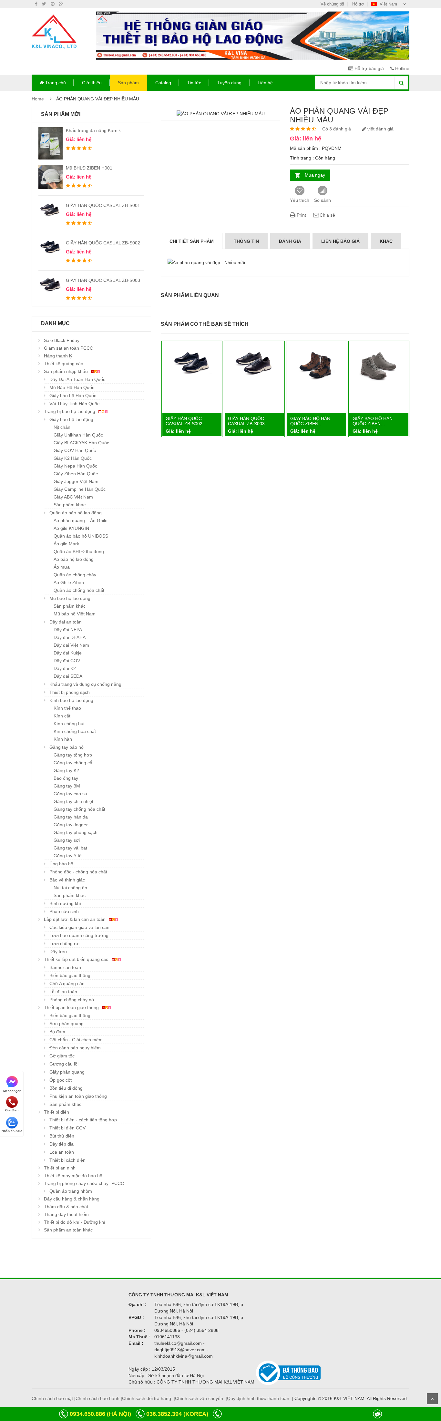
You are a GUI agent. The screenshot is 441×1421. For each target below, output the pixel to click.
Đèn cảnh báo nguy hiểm (75, 1047)
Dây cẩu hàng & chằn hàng (71, 1198)
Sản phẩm (128, 82)
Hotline (401, 68)
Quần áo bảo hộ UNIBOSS (81, 536)
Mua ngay (315, 175)
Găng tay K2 (66, 770)
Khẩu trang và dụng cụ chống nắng (85, 684)
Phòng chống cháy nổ (71, 999)
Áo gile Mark (66, 543)
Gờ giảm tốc (62, 1055)
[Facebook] (36, 3)
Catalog (163, 82)
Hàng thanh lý (58, 355)
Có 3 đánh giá (336, 128)
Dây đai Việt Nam (71, 645)
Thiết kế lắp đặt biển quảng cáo (77, 959)
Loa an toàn (61, 1152)
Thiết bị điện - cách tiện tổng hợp (83, 1119)
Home (38, 98)
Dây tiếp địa (61, 1144)
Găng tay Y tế (68, 855)
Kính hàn (63, 739)
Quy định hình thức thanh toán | (260, 1398)
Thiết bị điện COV (67, 1127)
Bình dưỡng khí (65, 903)
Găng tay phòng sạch (75, 832)
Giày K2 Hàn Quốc (73, 458)
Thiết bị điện (56, 1112)
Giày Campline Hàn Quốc (80, 489)
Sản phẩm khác (70, 504)
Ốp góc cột (60, 1080)
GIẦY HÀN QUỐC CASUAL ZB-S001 (103, 205)
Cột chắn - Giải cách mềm (76, 1039)
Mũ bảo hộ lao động (69, 598)
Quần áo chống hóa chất (79, 590)
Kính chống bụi (69, 723)
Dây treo (58, 951)
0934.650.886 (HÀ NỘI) (100, 1414)
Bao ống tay (66, 778)
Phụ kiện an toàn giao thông (78, 1096)
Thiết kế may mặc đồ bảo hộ (73, 1175)
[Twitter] (44, 3)
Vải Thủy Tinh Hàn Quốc (74, 403)
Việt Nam (388, 4)
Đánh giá (290, 241)
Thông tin (246, 241)
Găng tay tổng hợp (73, 754)
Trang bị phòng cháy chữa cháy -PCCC (84, 1183)
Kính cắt (62, 715)
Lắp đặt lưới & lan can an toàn (75, 919)
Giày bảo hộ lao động (71, 419)
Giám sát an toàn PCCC (68, 348)
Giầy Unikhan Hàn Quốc (78, 435)
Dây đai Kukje (68, 652)
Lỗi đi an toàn (63, 991)
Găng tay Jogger (71, 824)
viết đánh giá (380, 128)
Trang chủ (55, 82)
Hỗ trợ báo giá (368, 68)
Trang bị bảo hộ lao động (70, 411)
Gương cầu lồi (63, 1063)
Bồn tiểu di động (66, 1088)
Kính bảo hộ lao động (71, 700)
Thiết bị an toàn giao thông (72, 1007)
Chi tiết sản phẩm (191, 241)
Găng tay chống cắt (74, 762)
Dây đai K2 (65, 668)
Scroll (432, 1398)
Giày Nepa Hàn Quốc (75, 466)
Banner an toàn (65, 967)
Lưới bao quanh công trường (78, 935)
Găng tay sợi (67, 840)
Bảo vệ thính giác (67, 879)
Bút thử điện (61, 1135)
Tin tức (194, 82)
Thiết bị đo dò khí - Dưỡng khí (74, 1222)
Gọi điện (11, 1110)
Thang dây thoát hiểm (66, 1214)
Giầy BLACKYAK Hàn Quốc (81, 442)
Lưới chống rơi (64, 943)
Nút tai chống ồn (70, 887)
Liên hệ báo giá (340, 241)
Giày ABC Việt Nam (73, 496)
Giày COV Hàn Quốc (75, 450)
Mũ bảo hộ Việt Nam (75, 613)
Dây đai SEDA (68, 676)
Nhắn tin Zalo (12, 1131)
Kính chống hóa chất (75, 731)
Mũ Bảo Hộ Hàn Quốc (71, 387)
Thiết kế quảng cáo (63, 363)
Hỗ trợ (358, 4)
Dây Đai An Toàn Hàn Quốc (77, 379)
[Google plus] (61, 3)
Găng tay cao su (70, 793)
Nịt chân (62, 427)
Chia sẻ (327, 215)
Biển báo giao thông (69, 975)
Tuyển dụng (229, 82)
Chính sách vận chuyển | (201, 1398)
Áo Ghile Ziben (69, 582)
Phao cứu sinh (64, 911)
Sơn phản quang (66, 1023)
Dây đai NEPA (68, 629)
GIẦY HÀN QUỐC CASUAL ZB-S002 (103, 242)
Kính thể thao (67, 708)
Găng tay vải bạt (70, 847)
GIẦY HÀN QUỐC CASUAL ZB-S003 (103, 280)
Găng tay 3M (67, 785)
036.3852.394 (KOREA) (177, 1414)
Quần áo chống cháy (75, 574)
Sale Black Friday (61, 340)
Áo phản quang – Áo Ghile (81, 520)
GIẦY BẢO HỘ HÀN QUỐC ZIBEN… (310, 421)
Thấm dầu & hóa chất (66, 1206)
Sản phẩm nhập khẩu (66, 371)
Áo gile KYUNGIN (71, 528)
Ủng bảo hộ (61, 863)
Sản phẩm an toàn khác (68, 1229)
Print (300, 215)
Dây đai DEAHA (70, 637)
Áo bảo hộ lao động (74, 559)
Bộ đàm (57, 1031)
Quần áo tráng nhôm (70, 1191)
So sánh (322, 200)
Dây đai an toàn (65, 621)
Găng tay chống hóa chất (79, 809)
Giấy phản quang (67, 1072)
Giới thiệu (92, 82)
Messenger (12, 1090)
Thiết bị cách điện (67, 1160)
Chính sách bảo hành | (99, 1398)
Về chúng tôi (332, 4)
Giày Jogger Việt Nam (76, 481)
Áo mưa (62, 567)
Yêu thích (299, 200)
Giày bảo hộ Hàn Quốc (72, 395)
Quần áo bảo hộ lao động (75, 512)
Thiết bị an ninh (60, 1167)
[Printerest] (53, 3)
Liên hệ (265, 82)
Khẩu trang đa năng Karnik (93, 130)
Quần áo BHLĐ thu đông (79, 551)
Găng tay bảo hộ (66, 747)
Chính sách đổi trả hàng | (148, 1398)
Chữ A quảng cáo (67, 983)
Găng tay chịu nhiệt (73, 801)
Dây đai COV (67, 660)
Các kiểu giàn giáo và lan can (79, 927)
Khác (386, 241)
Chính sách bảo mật (52, 1398)
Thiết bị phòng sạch (69, 692)
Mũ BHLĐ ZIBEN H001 (89, 167)
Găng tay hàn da (71, 816)
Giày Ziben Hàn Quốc (76, 473)
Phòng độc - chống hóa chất (78, 871)
